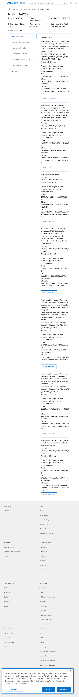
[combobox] (48, 3)
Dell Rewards (44, 638)
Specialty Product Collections (49, 651)
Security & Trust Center (47, 660)
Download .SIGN (49, 98)
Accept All (63, 689)
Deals (6, 606)
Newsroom (43, 606)
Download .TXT (49, 495)
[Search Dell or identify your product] (64, 3)
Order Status (44, 515)
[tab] (22, 36)
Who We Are (44, 588)
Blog (41, 633)
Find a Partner (9, 633)
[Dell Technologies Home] (16, 3)
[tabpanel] (54, 267)
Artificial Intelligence (10, 588)
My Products (44, 524)
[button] (71, 3)
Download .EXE (49, 221)
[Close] (70, 670)
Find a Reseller (9, 638)
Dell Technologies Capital (48, 597)
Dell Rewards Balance (47, 533)
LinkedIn (42, 561)
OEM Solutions (9, 642)
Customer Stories (45, 619)
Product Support (31, 9)
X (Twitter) (43, 556)
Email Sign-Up (44, 647)
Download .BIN (48, 367)
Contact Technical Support (12, 551)
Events (42, 642)
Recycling (43, 610)
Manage (14, 689)
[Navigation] (2, 3)
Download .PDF (49, 293)
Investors (43, 601)
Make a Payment (45, 529)
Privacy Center (44, 656)
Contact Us (43, 551)
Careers (42, 592)
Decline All (48, 689)
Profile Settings (44, 520)
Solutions (7, 597)
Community (43, 547)
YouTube (42, 570)
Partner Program (9, 647)
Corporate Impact (45, 615)
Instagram (43, 565)
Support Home (18, 9)
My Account (43, 511)
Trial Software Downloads (48, 665)
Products (7, 592)
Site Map (7, 510)
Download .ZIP (48, 167)
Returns (6, 556)
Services (7, 601)
